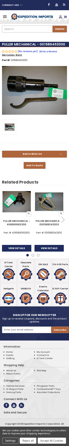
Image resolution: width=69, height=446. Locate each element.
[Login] (60, 16)
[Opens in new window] (49, 4)
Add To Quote (34, 165)
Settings (10, 440)
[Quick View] (28, 213)
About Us (11, 370)
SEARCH (59, 29)
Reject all (28, 440)
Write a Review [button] (48, 51)
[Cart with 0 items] (65, 16)
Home (9, 352)
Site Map (41, 370)
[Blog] (64, 4)
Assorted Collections (48, 392)
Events (9, 355)
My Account (43, 352)
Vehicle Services (15, 385)
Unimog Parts (13, 392)
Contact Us (43, 355)
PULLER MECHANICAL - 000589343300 (49, 222)
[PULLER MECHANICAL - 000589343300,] (49, 201)
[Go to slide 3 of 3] (38, 255)
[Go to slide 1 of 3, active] (27, 255)
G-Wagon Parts (14, 389)
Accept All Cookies (51, 440)
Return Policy (13, 373)
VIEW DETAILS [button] (16, 248)
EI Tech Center (45, 358)
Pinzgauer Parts (45, 385)
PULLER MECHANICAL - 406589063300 (16, 222)
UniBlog (10, 358)
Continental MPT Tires (49, 389)
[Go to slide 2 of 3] (62, 219)
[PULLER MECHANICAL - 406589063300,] (17, 201)
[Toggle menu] (4, 16)
